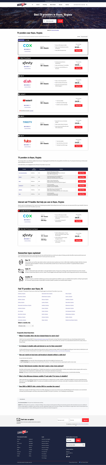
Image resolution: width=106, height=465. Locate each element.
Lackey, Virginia (45, 302)
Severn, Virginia (69, 296)
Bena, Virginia (68, 293)
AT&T (18, 441)
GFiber (18, 455)
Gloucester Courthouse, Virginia (24, 305)
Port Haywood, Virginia (70, 311)
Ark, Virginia (20, 311)
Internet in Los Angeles (46, 439)
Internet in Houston (45, 445)
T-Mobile (30, 449)
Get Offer (31, 110)
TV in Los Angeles (45, 449)
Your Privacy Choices (84, 462)
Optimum (30, 441)
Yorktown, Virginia (69, 299)
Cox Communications (23, 172)
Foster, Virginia (45, 311)
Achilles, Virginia (21, 299)
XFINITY (20, 177)
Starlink (30, 447)
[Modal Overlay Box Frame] (53, 421)
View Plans (79, 50)
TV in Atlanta (44, 453)
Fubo (20, 194)
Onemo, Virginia (45, 317)
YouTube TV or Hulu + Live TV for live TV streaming (60, 350)
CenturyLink (19, 443)
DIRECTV (20, 189)
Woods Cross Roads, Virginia (71, 320)
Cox (17, 445)
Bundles (57, 30)
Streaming (45, 4)
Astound (18, 439)
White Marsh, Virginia (46, 296)
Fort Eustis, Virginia (22, 320)
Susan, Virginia (45, 308)
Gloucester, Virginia (70, 308)
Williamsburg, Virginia (70, 314)
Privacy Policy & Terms (73, 462)
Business (67, 4)
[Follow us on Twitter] (69, 457)
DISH (20, 181)
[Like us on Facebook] (67, 457)
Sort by (78, 36)
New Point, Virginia (22, 314)
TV (32, 4)
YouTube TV (21, 185)
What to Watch (53, 4)
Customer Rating (27, 51)
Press (67, 454)
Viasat (30, 453)
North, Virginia (45, 314)
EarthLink (19, 451)
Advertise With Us (69, 452)
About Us (68, 451)
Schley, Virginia (21, 302)
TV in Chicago (44, 458)
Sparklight (31, 443)
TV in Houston (44, 455)
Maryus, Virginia (45, 299)
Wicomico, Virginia (22, 296)
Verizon (30, 451)
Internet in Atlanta (45, 443)
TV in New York (44, 451)
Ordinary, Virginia (21, 293)
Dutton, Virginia (69, 317)
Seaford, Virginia (45, 305)
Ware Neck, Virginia (70, 302)
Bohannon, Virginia (70, 305)
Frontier (18, 453)
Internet (37, 4)
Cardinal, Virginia (21, 308)
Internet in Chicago (45, 447)
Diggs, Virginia (45, 320)
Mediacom (31, 439)
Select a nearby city (24, 322)
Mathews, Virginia (21, 317)
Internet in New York (45, 441)
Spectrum (31, 445)
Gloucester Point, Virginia (47, 293)
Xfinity (30, 455)
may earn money (49, 1)
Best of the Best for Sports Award (42, 339)
